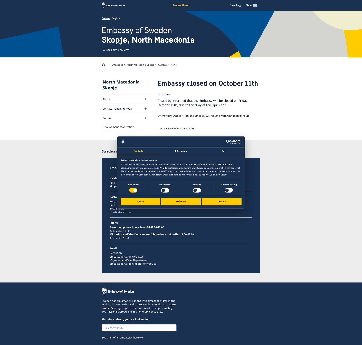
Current (162, 64)
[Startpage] (104, 65)
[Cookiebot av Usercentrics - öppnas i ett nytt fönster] (229, 142)
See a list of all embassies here (120, 337)
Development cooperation (118, 127)
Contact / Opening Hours (118, 108)
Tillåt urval (181, 201)
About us (108, 99)
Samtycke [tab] (139, 151)
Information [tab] (181, 151)
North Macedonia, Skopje (140, 64)
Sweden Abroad (181, 5)
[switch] (165, 190)
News (174, 64)
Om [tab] (223, 151)
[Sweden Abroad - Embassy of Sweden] (116, 5)
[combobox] (139, 327)
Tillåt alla (221, 201)
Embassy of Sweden (148, 35)
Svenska (106, 18)
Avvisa (140, 201)
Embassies (117, 64)
